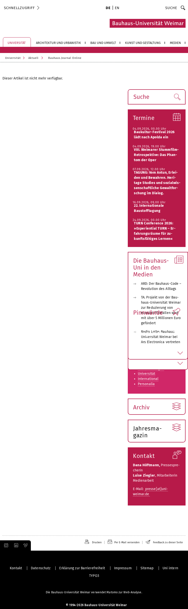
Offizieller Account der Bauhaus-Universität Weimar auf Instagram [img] (5, 545)
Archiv (141, 407)
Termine (143, 118)
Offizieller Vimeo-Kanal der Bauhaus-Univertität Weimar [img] (26, 545)
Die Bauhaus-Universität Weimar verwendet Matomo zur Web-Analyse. (94, 592)
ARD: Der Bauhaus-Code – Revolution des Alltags (161, 286)
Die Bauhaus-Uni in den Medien (151, 267)
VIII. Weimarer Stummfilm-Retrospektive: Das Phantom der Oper (156, 155)
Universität (13, 58)
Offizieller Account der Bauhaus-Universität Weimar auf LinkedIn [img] (15, 545)
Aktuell (33, 58)
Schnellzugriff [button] (19, 8)
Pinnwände (148, 312)
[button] (177, 97)
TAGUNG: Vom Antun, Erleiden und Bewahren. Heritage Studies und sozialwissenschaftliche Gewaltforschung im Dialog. (157, 182)
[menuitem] (108, 8)
